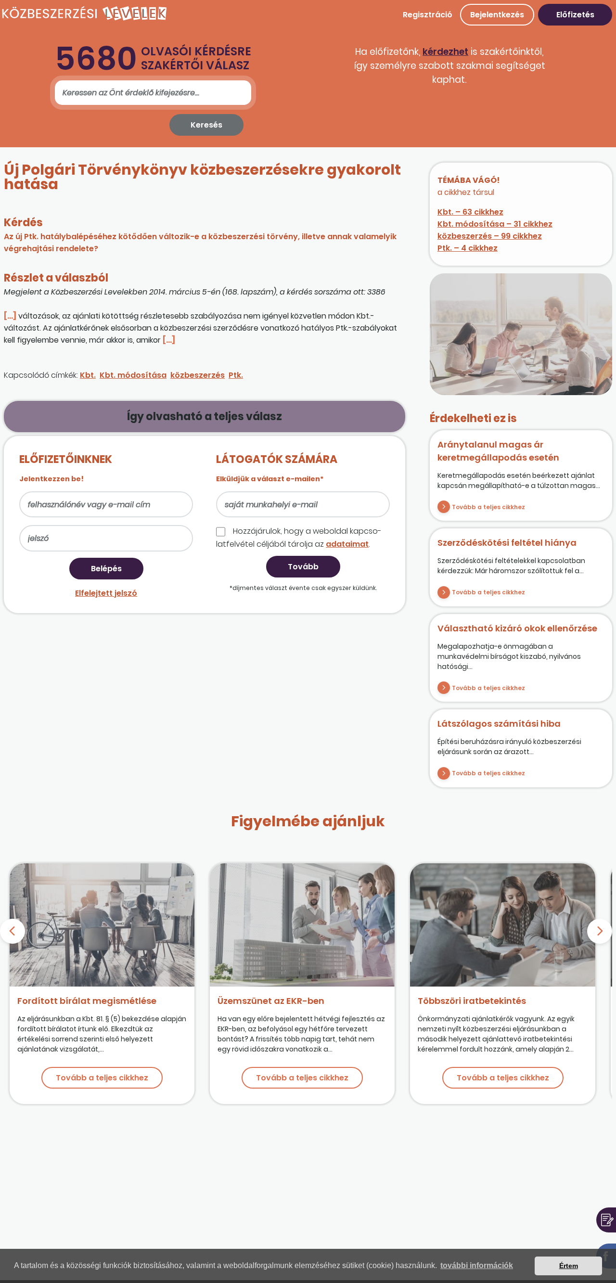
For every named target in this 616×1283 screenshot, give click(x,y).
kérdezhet (445, 51)
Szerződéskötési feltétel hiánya (507, 543)
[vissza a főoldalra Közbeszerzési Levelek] (84, 19)
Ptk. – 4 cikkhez (467, 248)
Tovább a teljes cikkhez (488, 507)
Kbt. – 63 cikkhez (470, 212)
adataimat (347, 544)
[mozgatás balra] (12, 931)
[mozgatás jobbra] (599, 931)
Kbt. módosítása (133, 375)
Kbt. (88, 375)
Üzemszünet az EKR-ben (271, 1001)
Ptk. (236, 375)
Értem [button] (568, 1266)
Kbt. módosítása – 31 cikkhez (494, 224)
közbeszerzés (197, 375)
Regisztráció (427, 14)
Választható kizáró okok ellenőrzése (517, 628)
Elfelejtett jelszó (106, 593)
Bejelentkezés (497, 14)
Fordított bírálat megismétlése (86, 1001)
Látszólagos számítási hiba (499, 724)
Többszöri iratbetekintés (472, 1001)
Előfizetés (575, 14)
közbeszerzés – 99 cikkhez (489, 236)
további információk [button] (476, 1265)
